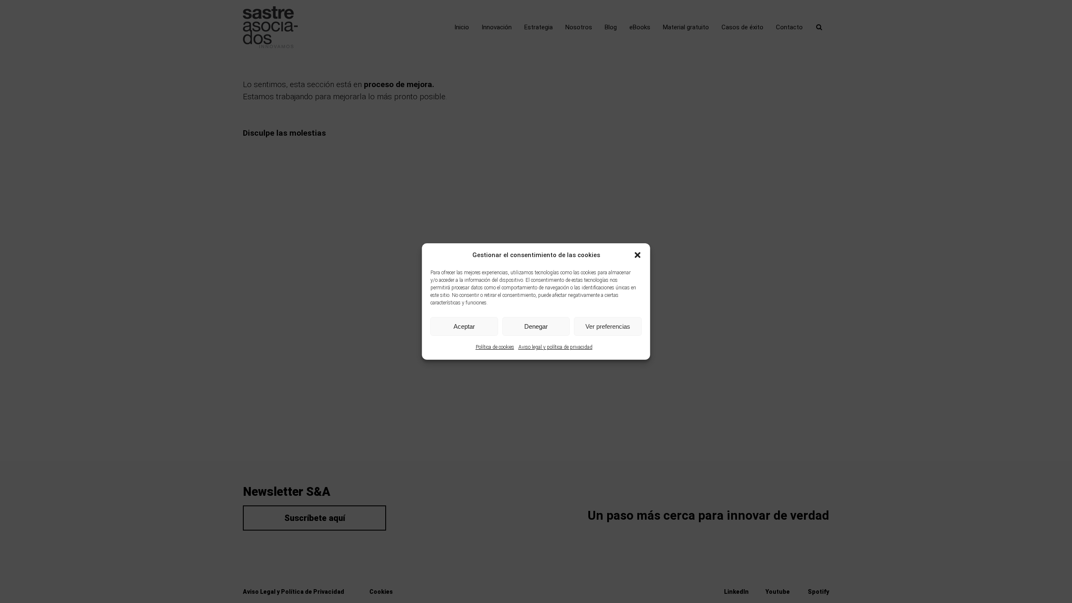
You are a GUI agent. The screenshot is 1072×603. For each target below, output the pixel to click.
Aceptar (464, 326)
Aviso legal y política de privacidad (555, 347)
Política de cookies (495, 347)
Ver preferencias (607, 326)
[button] (638, 255)
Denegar (536, 326)
